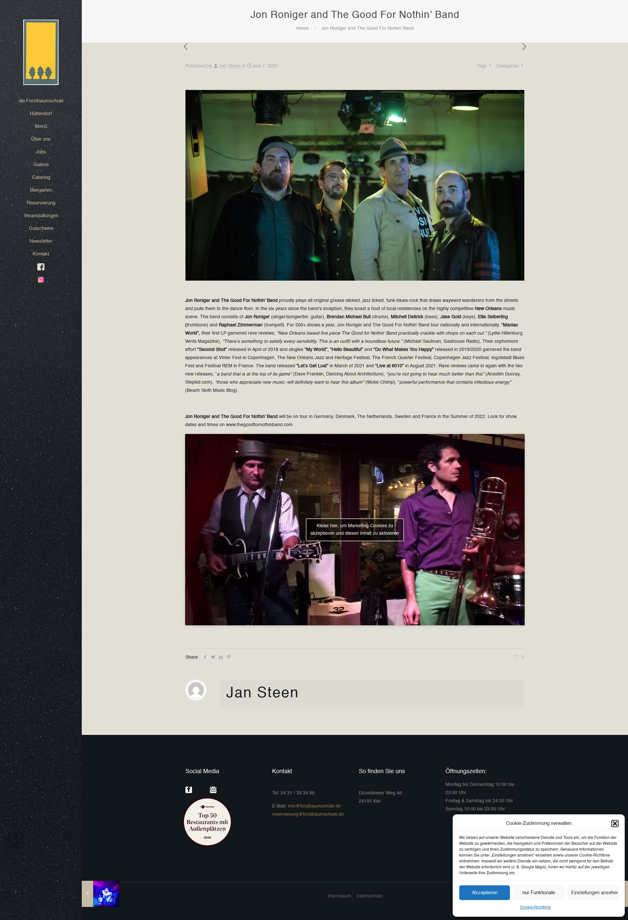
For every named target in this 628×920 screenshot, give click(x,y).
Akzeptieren (484, 892)
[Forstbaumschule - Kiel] (41, 52)
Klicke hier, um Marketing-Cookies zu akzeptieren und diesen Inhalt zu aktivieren (354, 530)
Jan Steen (229, 66)
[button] (615, 823)
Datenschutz (369, 896)
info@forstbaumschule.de (314, 806)
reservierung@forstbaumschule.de (308, 814)
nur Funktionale (538, 892)
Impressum (339, 896)
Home (302, 28)
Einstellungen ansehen (594, 892)
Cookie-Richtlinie (535, 908)
